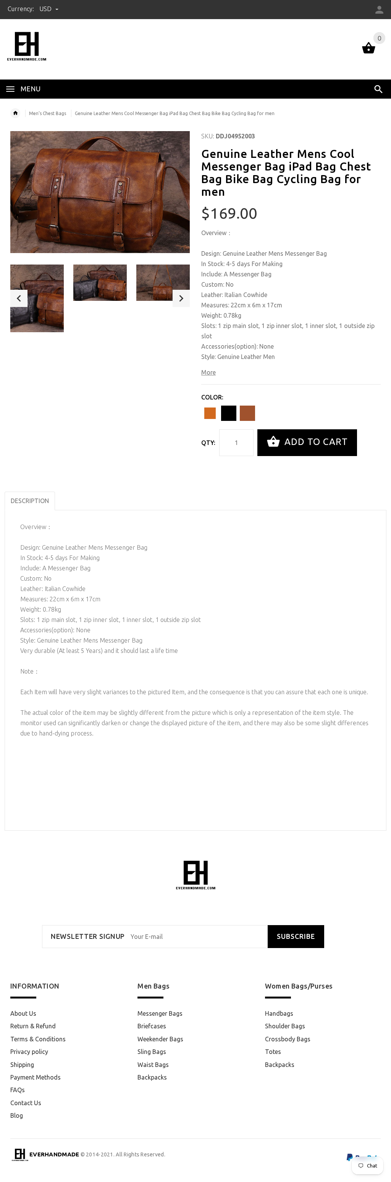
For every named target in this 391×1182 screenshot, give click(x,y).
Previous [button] (18, 298)
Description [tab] (30, 500)
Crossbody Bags (287, 1039)
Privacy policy (29, 1051)
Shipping (22, 1064)
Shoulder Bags (285, 1026)
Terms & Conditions (38, 1039)
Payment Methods (35, 1077)
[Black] (228, 413)
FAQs (17, 1089)
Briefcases (151, 1026)
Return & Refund (33, 1026)
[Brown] (210, 413)
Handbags (279, 1013)
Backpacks (152, 1077)
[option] (37, 298)
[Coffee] (247, 413)
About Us (23, 1013)
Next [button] (181, 298)
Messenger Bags (160, 1013)
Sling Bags (151, 1051)
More (208, 372)
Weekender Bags (160, 1039)
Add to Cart (315, 442)
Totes (273, 1051)
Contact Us (25, 1102)
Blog (16, 1115)
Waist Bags (153, 1064)
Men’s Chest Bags (47, 113)
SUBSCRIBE (296, 936)
